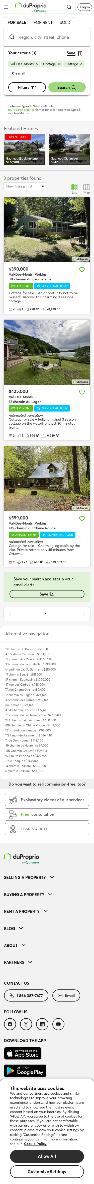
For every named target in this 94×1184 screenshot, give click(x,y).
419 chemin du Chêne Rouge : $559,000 (32, 725)
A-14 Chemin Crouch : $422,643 (26, 710)
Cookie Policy (35, 1143)
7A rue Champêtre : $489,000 (25, 689)
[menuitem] (47, 877)
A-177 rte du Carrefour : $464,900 (27, 654)
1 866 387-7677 (29, 995)
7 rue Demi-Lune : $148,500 (24, 740)
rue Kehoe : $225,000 (19, 705)
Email (70, 995)
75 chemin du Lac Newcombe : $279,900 (33, 715)
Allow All (47, 1156)
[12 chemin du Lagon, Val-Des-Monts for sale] (47, 352)
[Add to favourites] (82, 269)
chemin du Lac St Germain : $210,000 (30, 669)
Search (63, 87)
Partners (14, 962)
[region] (47, 1131)
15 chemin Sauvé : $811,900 (23, 674)
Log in (85, 7)
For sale (17, 22)
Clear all (18, 73)
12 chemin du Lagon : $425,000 (26, 695)
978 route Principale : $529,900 (26, 756)
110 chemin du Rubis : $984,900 (26, 649)
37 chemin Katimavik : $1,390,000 (27, 679)
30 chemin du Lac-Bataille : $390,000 (30, 664)
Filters (23, 87)
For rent (43, 22)
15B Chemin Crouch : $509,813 (26, 751)
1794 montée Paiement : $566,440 (28, 735)
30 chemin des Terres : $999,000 (27, 700)
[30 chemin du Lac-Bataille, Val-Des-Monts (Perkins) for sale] (47, 230)
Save (44, 594)
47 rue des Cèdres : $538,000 (25, 684)
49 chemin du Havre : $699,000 (26, 745)
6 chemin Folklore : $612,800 (24, 771)
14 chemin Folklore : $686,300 (25, 766)
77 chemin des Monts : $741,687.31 (28, 659)
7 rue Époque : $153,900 (21, 761)
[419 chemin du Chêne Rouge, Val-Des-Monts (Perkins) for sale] (47, 478)
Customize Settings (47, 1171)
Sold (65, 22)
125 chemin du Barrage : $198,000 (28, 730)
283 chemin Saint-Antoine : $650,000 (30, 720)
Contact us (16, 983)
